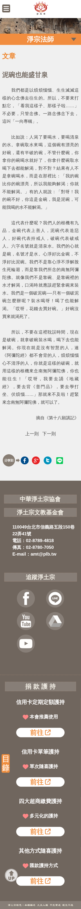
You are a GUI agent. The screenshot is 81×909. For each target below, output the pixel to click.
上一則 (32, 433)
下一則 (49, 433)
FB (26, 598)
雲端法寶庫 (55, 621)
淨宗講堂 (26, 644)
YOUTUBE (26, 621)
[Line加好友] (55, 598)
